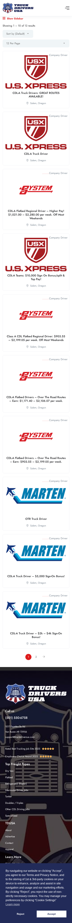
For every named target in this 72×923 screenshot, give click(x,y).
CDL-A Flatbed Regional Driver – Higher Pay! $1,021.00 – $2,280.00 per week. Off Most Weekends (36, 214)
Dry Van (9, 771)
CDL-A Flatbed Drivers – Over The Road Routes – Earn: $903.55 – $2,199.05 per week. (36, 460)
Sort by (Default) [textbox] (15, 34)
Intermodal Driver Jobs (16, 790)
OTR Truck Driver (36, 519)
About (8, 830)
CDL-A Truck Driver (36, 154)
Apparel (9, 849)
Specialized (11, 815)
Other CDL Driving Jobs (17, 809)
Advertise (10, 836)
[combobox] (18, 34)
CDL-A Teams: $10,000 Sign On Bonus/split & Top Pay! (36, 277)
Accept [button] (51, 914)
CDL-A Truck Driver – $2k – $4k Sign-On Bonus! (36, 635)
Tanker (8, 796)
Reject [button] (20, 914)
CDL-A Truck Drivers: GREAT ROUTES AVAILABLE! (36, 95)
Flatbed (9, 777)
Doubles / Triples (14, 803)
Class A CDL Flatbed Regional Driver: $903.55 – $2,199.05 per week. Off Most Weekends (36, 338)
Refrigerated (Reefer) (16, 783)
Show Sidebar (14, 18)
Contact (9, 843)
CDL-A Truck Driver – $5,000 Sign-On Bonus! (36, 576)
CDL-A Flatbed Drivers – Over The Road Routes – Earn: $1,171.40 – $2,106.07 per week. (36, 399)
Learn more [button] (13, 904)
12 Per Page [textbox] (13, 43)
